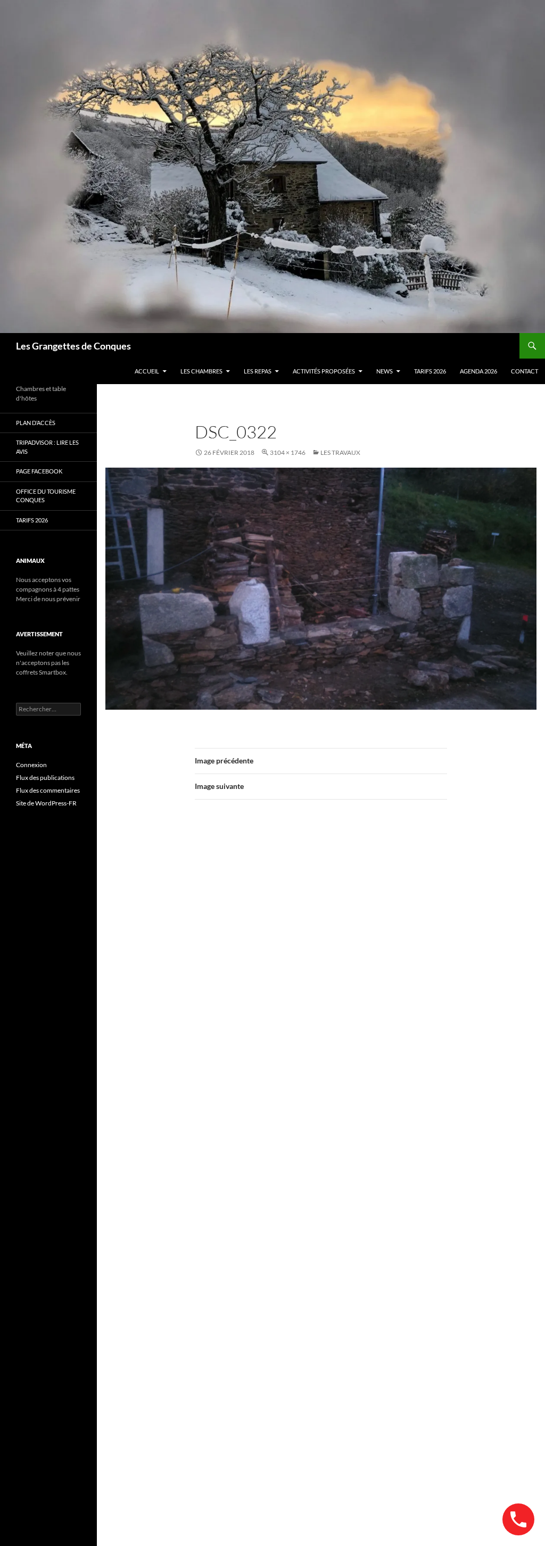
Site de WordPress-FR (46, 803)
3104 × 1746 (287, 452)
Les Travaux (340, 452)
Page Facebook (39, 471)
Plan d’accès (35, 422)
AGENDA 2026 (478, 371)
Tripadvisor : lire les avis (47, 447)
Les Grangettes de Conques (73, 346)
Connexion (31, 765)
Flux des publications (45, 778)
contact (524, 371)
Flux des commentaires (48, 790)
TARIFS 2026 (430, 371)
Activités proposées (324, 371)
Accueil (147, 371)
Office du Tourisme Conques (46, 496)
